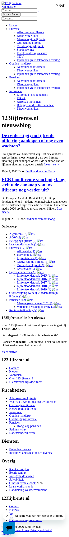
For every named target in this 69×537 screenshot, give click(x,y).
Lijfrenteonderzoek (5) (22, 272)
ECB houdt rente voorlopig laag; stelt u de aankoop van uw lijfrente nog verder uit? (34, 184)
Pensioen (14, 77)
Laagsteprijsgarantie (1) (23, 244)
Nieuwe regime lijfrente (31, 39)
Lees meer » (51, 164)
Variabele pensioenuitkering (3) (36, 306)
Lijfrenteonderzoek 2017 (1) (34, 282)
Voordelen (15, 375)
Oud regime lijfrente (29, 42)
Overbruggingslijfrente (30, 46)
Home (13, 25)
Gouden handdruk (20, 63)
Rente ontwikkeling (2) (23, 310)
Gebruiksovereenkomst (16, 530)
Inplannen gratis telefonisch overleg (38, 60)
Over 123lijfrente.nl (21, 378)
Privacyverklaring (41, 530)
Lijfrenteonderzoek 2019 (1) (34, 289)
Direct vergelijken (28, 35)
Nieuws (14, 371)
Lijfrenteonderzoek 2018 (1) (34, 286)
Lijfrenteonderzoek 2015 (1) (34, 275)
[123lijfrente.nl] (11, 3)
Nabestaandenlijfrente (22, 433)
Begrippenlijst (17, 472)
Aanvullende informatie (31, 67)
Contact (14, 368)
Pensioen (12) (17, 299)
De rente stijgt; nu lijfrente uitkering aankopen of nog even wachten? (32, 140)
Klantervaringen (19, 469)
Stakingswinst (25, 49)
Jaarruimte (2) (25, 254)
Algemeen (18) (18, 234)
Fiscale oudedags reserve (32, 53)
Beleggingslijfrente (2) (22, 240)
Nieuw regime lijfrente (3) (32, 261)
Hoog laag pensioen (29, 426)
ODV (20, 56)
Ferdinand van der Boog (40, 171)
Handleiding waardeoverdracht (28, 490)
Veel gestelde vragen (21, 476)
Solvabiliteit (16, 479)
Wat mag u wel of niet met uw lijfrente (32, 401)
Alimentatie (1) (26, 251)
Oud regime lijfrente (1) (31, 265)
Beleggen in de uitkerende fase (35, 105)
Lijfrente (14, 28)
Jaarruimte (15, 412)
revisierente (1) (26, 268)
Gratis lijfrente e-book (22, 483)
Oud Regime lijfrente (22, 405)
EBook (21, 98)
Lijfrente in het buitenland (32, 94)
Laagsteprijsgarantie (21, 486)
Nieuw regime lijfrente (22, 408)
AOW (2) (15, 237)
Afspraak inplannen (29, 101)
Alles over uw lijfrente (30, 32)
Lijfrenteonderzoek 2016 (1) (34, 279)
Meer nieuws (9, 351)
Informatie (15, 91)
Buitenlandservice (20, 449)
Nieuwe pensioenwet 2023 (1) (35, 303)
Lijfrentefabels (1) (28, 258)
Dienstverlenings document (25, 381)
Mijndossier (9, 6)
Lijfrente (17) (17, 247)
